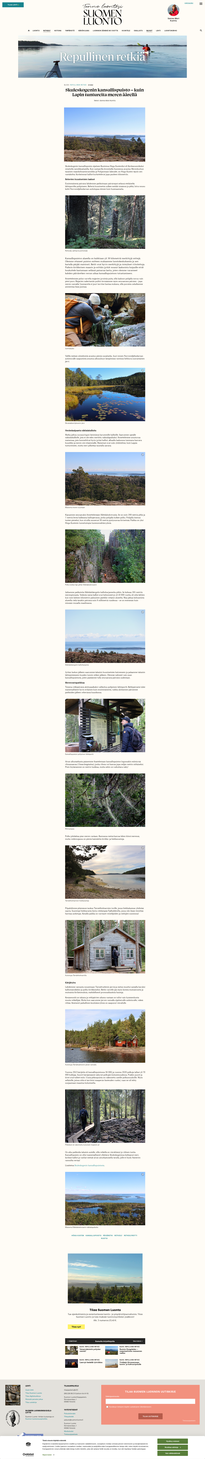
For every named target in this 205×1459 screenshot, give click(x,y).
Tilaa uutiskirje (31, 1402)
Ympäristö (70, 31)
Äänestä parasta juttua (34, 1399)
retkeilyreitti (130, 1236)
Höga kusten (78, 1236)
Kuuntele (126, 31)
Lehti (158, 31)
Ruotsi (104, 1238)
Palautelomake (69, 1413)
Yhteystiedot (69, 1416)
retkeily (118, 1236)
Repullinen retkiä (75, 85)
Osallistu (138, 31)
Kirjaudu (189, 3)
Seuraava (137, 1341)
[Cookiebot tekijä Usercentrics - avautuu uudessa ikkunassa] (28, 1454)
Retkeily (47, 31)
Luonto (36, 31)
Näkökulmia (83, 31)
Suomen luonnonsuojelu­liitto (36, 1419)
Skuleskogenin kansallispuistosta (89, 1165)
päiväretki (108, 1236)
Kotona (57, 31)
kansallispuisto (93, 1236)
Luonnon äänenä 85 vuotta (105, 31)
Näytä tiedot (47, 1455)
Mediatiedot (68, 1431)
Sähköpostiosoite (112, 1396)
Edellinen (73, 1341)
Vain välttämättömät (172, 1453)
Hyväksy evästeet (172, 1441)
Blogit (149, 31)
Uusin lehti (29, 1390)
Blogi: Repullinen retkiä (90, 1346)
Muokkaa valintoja (171, 1447)
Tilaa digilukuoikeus (33, 1396)
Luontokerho (170, 31)
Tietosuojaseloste (71, 1434)
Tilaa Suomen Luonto (33, 1393)
